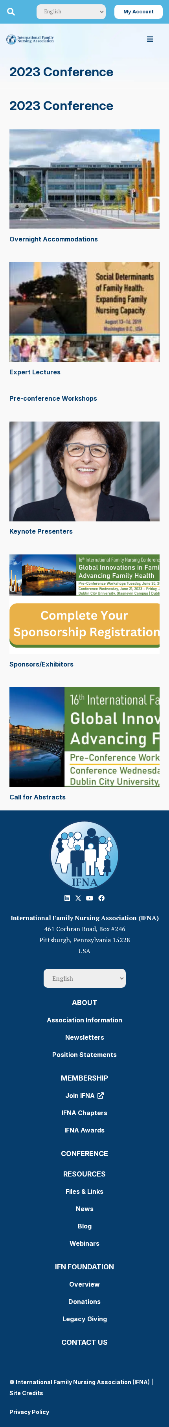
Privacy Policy (29, 1412)
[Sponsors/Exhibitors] (84, 604)
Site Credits (26, 1393)
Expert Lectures (35, 372)
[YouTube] (89, 898)
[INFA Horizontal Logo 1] (30, 39)
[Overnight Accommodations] (84, 179)
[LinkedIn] (67, 898)
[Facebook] (101, 898)
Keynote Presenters (41, 531)
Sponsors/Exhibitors (41, 664)
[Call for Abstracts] (84, 737)
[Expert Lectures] (84, 312)
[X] (78, 898)
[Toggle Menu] (150, 39)
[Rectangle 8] (84, 855)
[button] (11, 12)
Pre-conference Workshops (53, 398)
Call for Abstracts (37, 797)
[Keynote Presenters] (84, 472)
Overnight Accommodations (53, 239)
